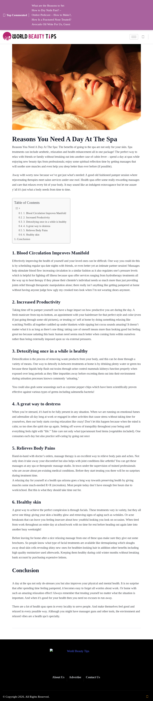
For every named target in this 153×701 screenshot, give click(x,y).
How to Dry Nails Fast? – (46, 10)
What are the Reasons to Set (48, 5)
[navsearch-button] (144, 36)
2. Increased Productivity (36, 217)
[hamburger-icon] (134, 37)
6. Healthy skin (31, 234)
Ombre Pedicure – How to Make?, (51, 14)
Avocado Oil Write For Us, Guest (51, 24)
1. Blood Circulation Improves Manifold (44, 213)
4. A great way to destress (36, 226)
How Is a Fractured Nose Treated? (51, 19)
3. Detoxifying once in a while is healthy (44, 221)
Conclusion (23, 239)
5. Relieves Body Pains (35, 230)
